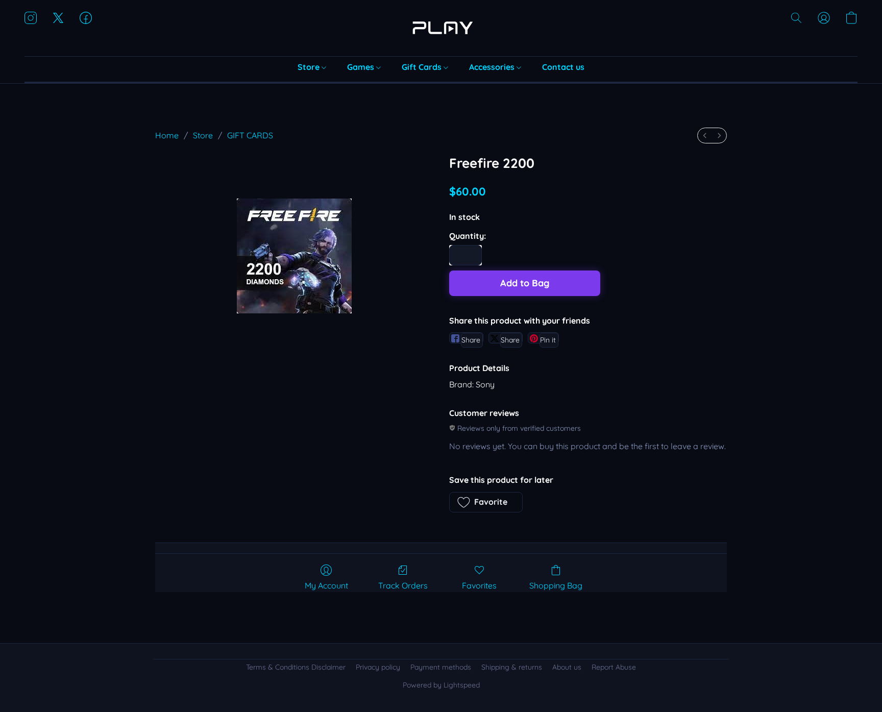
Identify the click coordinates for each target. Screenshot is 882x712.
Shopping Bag (555, 585)
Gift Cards (423, 67)
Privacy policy (378, 667)
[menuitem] (705, 135)
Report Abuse (614, 667)
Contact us (563, 67)
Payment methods (440, 667)
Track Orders (403, 585)
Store (310, 67)
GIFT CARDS (250, 135)
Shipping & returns (511, 667)
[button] (441, 28)
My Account (326, 585)
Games (361, 67)
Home (167, 135)
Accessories (493, 67)
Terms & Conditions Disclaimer (296, 667)
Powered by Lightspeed (441, 685)
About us (566, 667)
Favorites (479, 585)
